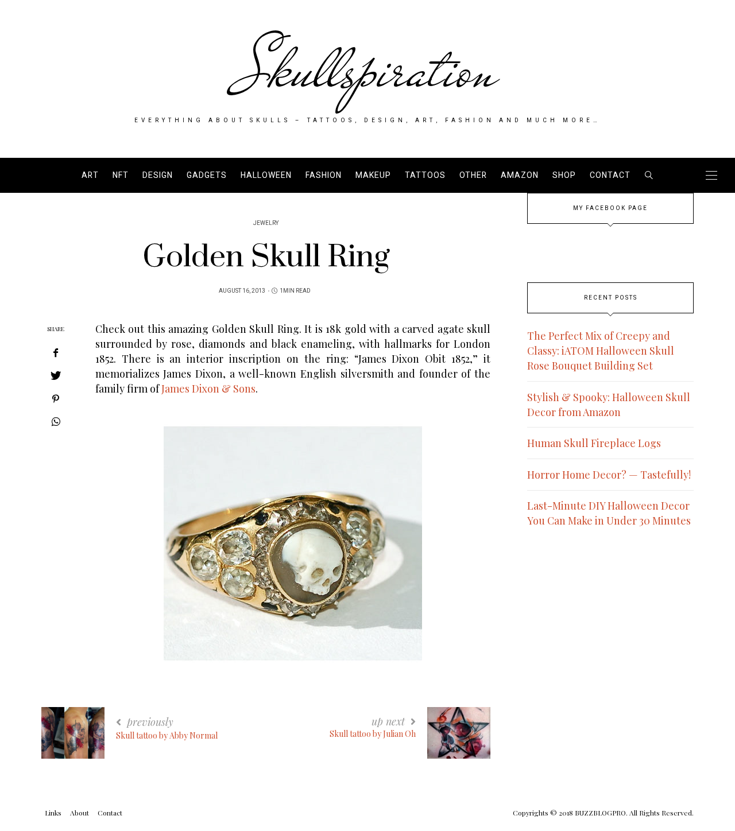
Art (90, 175)
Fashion (323, 175)
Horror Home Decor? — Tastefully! (609, 474)
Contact (610, 175)
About (79, 812)
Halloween (266, 175)
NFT (121, 175)
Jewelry (265, 223)
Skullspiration (368, 70)
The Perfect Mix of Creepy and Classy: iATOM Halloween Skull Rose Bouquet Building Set (600, 350)
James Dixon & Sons (208, 388)
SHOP (564, 175)
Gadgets (207, 175)
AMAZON (520, 175)
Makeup (373, 175)
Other (473, 175)
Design (157, 175)
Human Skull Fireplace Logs (594, 443)
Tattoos (425, 175)
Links (53, 812)
